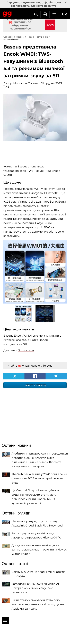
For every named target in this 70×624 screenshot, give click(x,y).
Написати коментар (35, 385)
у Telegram (48, 365)
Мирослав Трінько (26, 83)
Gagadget (7, 13)
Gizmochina (26, 350)
